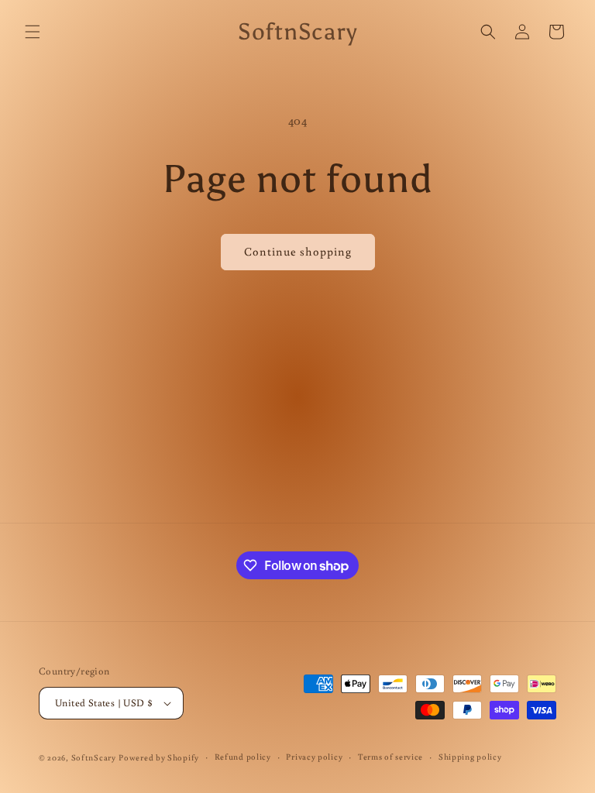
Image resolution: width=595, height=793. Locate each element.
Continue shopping (298, 251)
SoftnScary (93, 757)
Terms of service (390, 756)
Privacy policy (314, 756)
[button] (32, 32)
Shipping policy (470, 756)
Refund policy (243, 756)
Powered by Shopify (159, 757)
